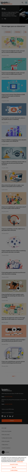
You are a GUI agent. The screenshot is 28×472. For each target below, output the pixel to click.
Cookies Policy (20, 461)
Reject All (14, 467)
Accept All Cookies (14, 464)
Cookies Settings (13, 470)
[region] (14, 464)
